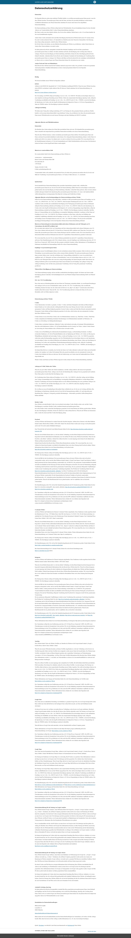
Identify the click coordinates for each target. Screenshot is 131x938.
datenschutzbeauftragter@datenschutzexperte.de (46, 913)
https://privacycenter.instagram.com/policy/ (75, 615)
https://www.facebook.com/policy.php (44, 489)
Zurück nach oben (92, 931)
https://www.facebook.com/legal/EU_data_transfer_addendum (50, 615)
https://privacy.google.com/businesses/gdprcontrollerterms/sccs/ (80, 784)
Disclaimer (41, 925)
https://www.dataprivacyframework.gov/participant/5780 (48, 693)
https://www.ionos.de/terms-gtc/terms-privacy (45, 92)
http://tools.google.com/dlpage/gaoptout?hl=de (46, 846)
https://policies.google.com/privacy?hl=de (45, 681)
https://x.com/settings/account (42, 550)
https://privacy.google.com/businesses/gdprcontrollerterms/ (49, 784)
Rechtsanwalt (71, 925)
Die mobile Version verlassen (65, 936)
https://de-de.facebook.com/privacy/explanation (46, 449)
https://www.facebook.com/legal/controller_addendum (48, 471)
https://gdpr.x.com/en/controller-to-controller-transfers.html (49, 545)
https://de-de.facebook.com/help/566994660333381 (77, 487)
